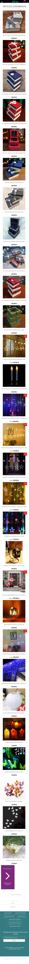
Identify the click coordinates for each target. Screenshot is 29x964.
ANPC (19, 949)
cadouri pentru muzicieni (15, 923)
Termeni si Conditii (19, 947)
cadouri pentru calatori (14, 926)
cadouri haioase (21, 916)
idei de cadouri (8, 913)
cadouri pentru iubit (9, 916)
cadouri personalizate (20, 913)
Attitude (24, 959)
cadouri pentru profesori (15, 919)
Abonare (14, 940)
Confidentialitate (13, 949)
